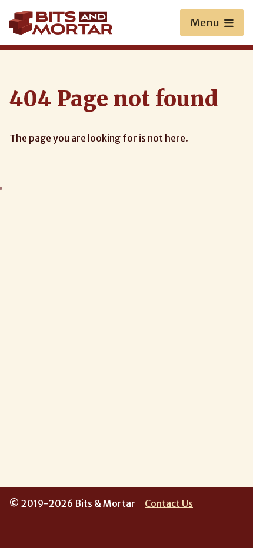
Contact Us (169, 503)
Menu (204, 22)
